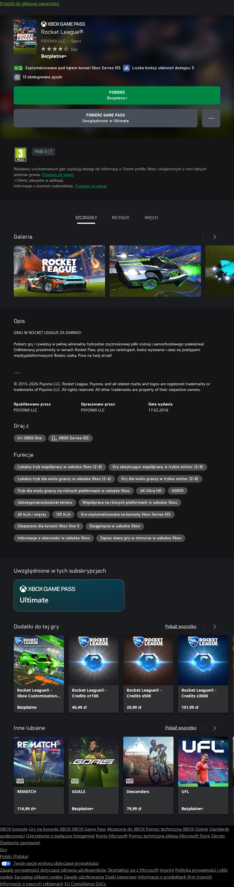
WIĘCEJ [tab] (151, 217)
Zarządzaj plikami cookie (38, 877)
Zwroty (218, 836)
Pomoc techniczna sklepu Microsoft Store (169, 836)
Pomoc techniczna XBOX (170, 829)
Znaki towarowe (121, 877)
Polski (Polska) (14, 856)
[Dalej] (214, 237)
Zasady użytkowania (84, 877)
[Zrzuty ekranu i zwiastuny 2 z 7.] (155, 271)
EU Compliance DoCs (85, 883)
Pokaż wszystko (180, 626)
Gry (3, 849)
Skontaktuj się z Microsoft (133, 870)
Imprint (167, 870)
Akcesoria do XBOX (126, 829)
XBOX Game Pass (89, 829)
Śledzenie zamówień (20, 842)
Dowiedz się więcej (58, 174)
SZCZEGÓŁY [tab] (86, 217)
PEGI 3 (41, 152)
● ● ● (211, 118)
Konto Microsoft (112, 836)
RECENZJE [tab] (120, 217)
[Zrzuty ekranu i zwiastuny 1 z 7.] (59, 271)
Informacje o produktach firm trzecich (175, 877)
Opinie (201, 829)
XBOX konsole (14, 829)
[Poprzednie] (203, 237)
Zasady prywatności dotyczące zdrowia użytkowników (53, 870)
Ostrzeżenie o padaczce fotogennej (60, 836)
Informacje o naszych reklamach (31, 883)
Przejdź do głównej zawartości (29, 3)
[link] (39, 674)
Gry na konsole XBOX (50, 829)
